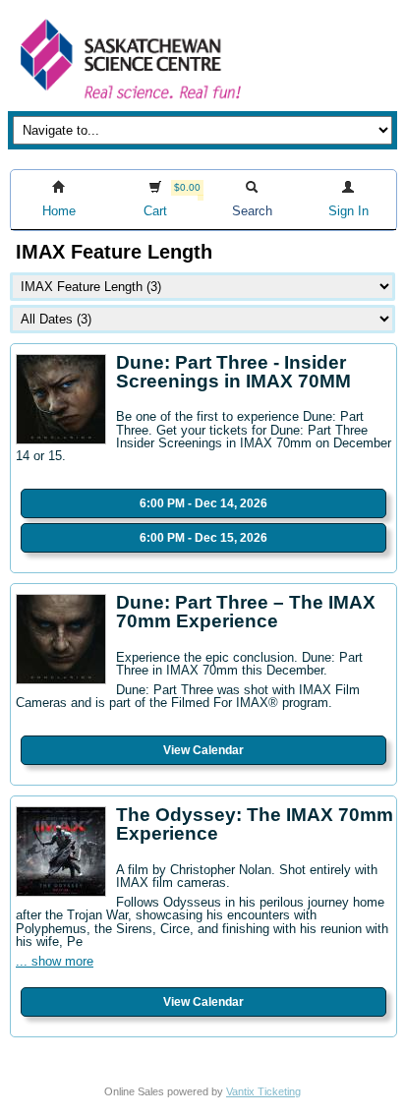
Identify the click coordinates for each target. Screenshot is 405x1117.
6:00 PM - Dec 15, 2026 (203, 538)
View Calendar (203, 750)
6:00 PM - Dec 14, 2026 (203, 503)
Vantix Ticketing (263, 1091)
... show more (54, 961)
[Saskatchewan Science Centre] (129, 100)
